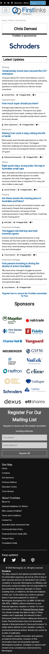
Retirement (6, 130)
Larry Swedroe (9, 287)
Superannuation (8, 100)
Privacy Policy (8, 538)
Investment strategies (11, 227)
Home (4, 20)
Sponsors (18, 3)
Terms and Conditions (11, 515)
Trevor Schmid (9, 255)
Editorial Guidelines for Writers (15, 506)
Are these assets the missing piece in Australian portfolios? (21, 199)
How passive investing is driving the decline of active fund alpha (20, 265)
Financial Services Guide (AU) (14, 534)
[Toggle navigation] (5, 10)
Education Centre (9, 487)
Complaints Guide (9, 543)
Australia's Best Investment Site (15, 525)
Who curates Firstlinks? (12, 511)
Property (5, 195)
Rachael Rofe (9, 95)
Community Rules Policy (12, 529)
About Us (6, 502)
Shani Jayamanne (10, 125)
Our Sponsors (8, 477)
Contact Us (7, 520)
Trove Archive (8, 491)
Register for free (38, 3)
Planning (5, 67)
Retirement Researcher (12, 157)
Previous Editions (9, 482)
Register (23, 453)
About (26, 3)
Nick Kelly (7, 222)
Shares (5, 162)
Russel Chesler (9, 190)
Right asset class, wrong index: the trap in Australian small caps (23, 167)
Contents (6, 473)
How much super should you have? (20, 103)
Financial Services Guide (33, 609)
